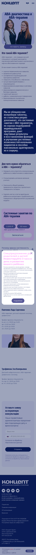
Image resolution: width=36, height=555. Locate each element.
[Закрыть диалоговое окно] (31, 253)
